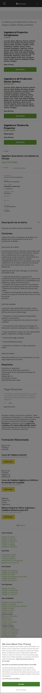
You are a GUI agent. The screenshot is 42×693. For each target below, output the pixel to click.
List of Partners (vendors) (11, 679)
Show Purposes (21, 690)
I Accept (21, 684)
